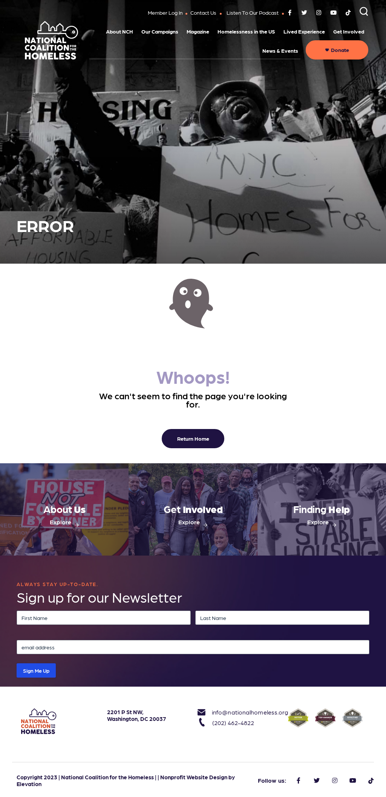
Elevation (29, 783)
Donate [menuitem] (340, 50)
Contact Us (203, 12)
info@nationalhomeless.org (245, 712)
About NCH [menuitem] (119, 31)
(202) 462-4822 (233, 722)
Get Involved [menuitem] (348, 31)
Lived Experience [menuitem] (304, 31)
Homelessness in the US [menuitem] (246, 31)
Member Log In (165, 12)
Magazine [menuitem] (198, 31)
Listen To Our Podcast (253, 12)
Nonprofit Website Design (193, 777)
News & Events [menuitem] (280, 50)
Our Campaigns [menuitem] (159, 31)
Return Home (193, 438)
